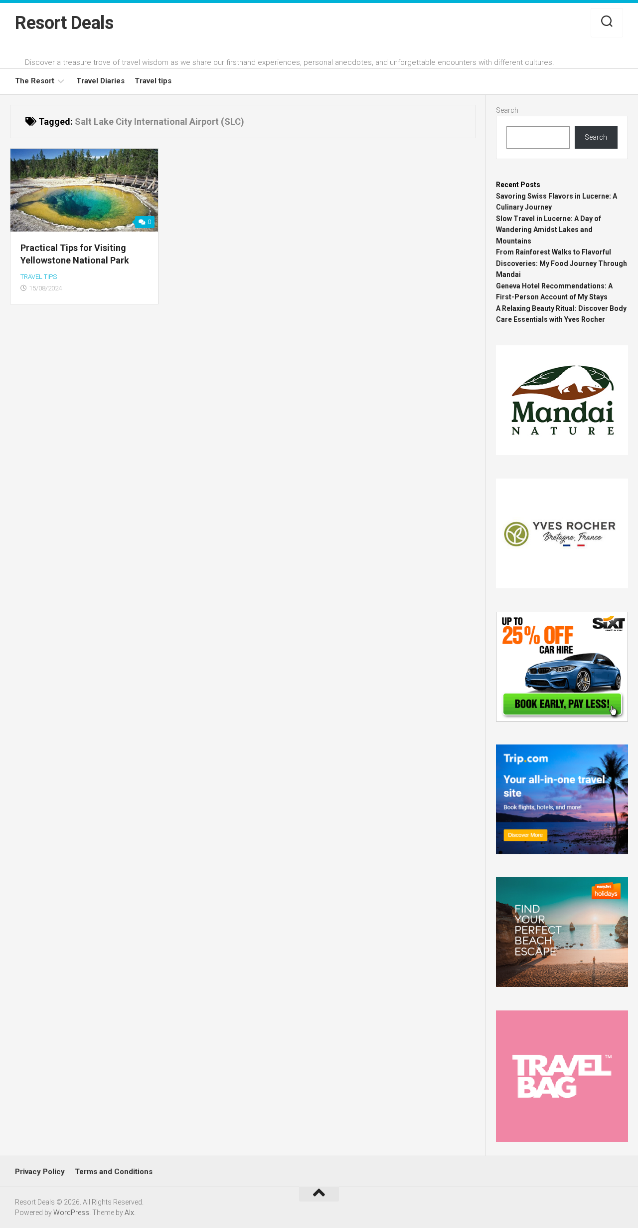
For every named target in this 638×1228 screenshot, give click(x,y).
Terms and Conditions (114, 1171)
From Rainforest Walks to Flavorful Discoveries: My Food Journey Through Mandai (561, 263)
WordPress (71, 1213)
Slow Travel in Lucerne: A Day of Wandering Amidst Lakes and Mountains (548, 230)
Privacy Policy (40, 1171)
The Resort (34, 80)
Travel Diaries (100, 80)
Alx (129, 1213)
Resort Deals (64, 22)
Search (507, 110)
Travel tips (153, 80)
